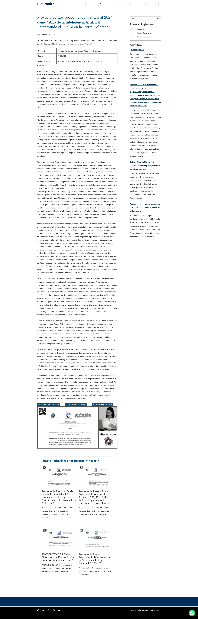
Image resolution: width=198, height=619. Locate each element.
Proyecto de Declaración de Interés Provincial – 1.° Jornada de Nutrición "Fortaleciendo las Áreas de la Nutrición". (59, 497)
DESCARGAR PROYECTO (48, 404)
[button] (192, 613)
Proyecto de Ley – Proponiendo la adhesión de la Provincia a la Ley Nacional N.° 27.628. (94, 559)
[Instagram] (48, 610)
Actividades (142, 4)
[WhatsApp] (64, 610)
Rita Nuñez (45, 4)
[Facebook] (38, 610)
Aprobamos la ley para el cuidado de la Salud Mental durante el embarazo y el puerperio (145, 207)
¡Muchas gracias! (137, 50)
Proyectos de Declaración (86, 4)
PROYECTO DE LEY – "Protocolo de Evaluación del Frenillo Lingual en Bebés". (58, 557)
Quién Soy (155, 4)
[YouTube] (59, 610)
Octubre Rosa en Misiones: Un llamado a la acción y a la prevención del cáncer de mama (145, 165)
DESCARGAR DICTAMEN (76, 404)
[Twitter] (43, 610)
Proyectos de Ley (106, 4)
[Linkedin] (54, 610)
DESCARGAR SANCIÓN (102, 404)
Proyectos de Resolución (125, 4)
